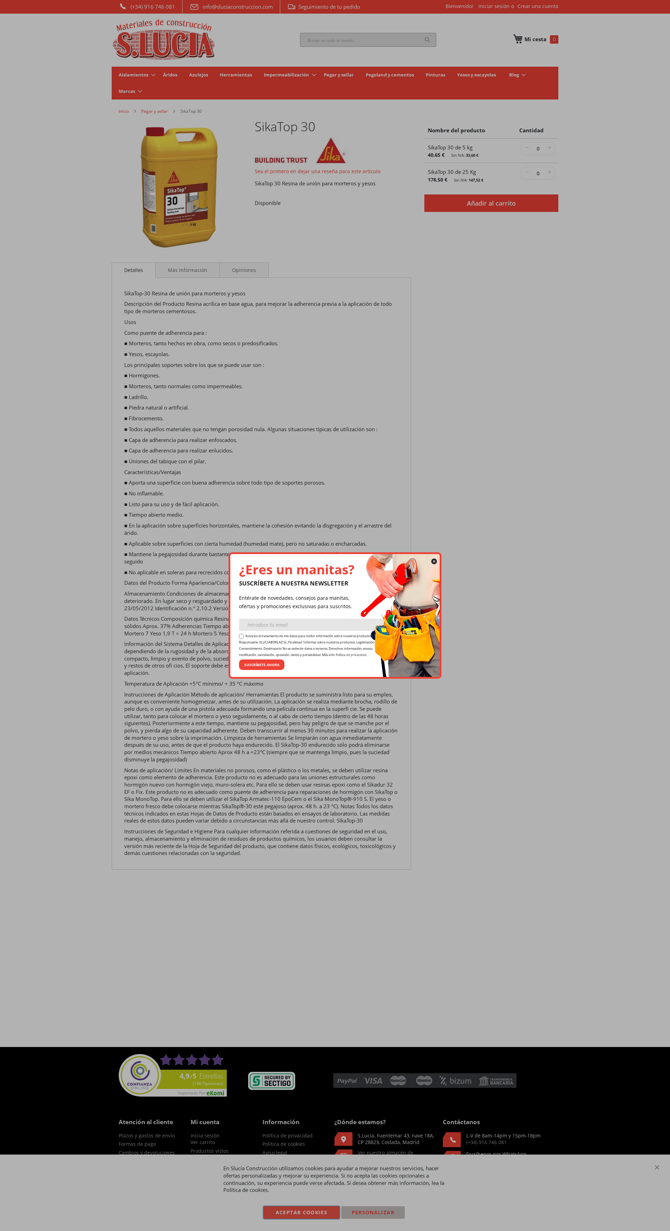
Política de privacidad (351, 655)
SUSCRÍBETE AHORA (262, 664)
